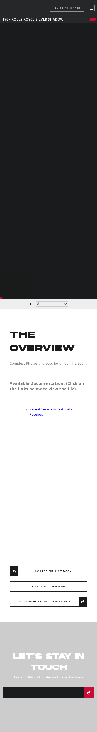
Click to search (67, 8)
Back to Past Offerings (48, 586)
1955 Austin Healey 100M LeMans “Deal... (44, 601)
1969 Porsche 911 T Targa (53, 571)
